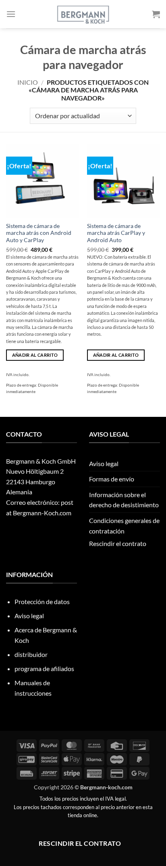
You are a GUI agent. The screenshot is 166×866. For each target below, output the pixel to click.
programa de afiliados (44, 668)
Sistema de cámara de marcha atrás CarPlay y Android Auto (116, 233)
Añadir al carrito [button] (35, 355)
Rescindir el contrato (117, 543)
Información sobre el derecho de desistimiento (124, 500)
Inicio (27, 82)
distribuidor (31, 654)
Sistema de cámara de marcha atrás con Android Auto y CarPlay (38, 233)
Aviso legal (103, 463)
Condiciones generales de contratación (124, 526)
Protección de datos (42, 601)
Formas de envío (111, 479)
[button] (11, 14)
